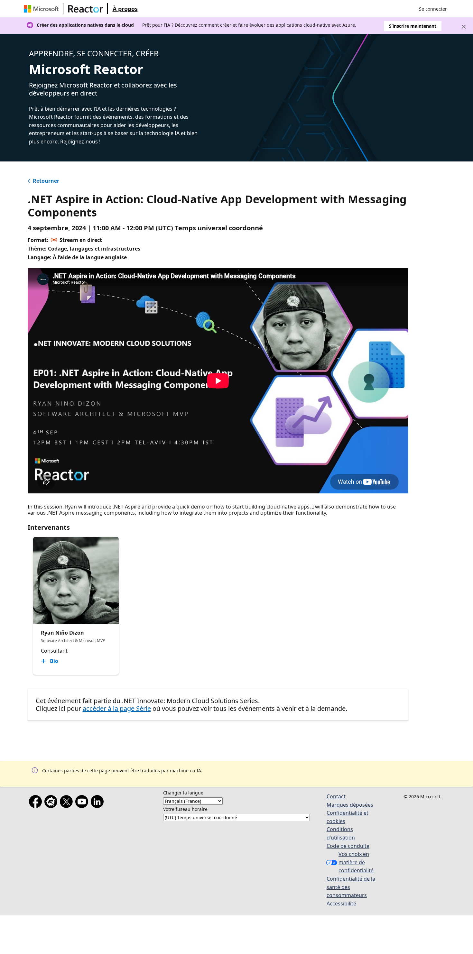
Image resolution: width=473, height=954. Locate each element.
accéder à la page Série (117, 708)
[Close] (464, 27)
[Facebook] (36, 803)
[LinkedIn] (98, 803)
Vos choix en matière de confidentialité (356, 862)
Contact (336, 796)
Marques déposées (350, 804)
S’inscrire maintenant (412, 26)
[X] (67, 803)
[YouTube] (83, 803)
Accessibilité (341, 903)
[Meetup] (52, 803)
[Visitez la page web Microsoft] (42, 8)
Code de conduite (348, 845)
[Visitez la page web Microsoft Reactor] (86, 8)
